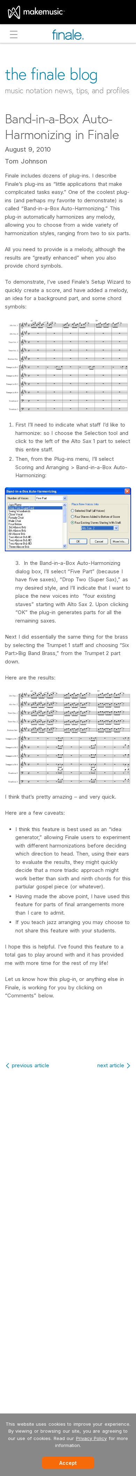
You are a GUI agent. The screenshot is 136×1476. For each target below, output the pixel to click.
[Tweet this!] (69, 1038)
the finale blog (51, 73)
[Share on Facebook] (53, 1038)
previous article (30, 1065)
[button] (14, 35)
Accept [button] (68, 1463)
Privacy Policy (91, 1438)
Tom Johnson (26, 161)
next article (110, 1065)
